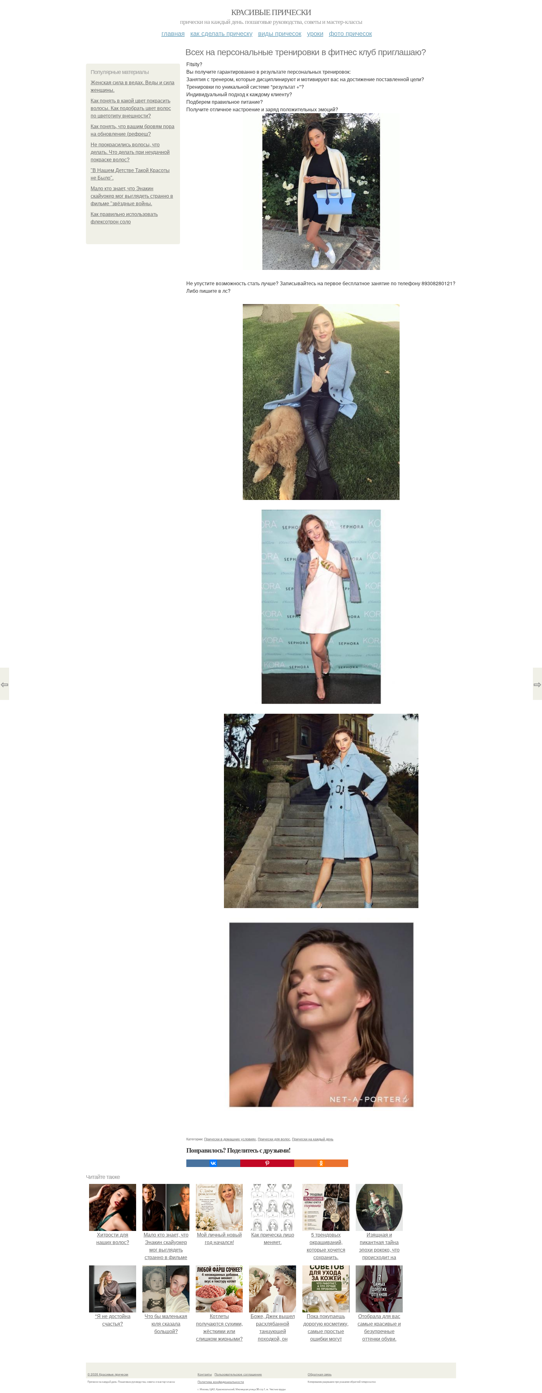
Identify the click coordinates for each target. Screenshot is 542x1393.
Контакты (205, 1374)
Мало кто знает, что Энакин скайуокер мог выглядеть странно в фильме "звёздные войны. (132, 196)
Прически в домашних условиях (230, 1138)
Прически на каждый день (312, 1138)
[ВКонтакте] (213, 1163)
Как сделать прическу (221, 33)
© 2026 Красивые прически (108, 1374)
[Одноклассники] (321, 1163)
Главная (173, 33)
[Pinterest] (267, 1163)
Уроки (315, 33)
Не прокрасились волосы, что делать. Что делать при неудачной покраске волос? (130, 152)
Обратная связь (320, 1374)
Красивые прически (271, 12)
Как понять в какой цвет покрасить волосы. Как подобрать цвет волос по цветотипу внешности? (131, 108)
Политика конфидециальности (221, 1382)
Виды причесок (279, 33)
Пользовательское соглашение (238, 1374)
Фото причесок (350, 33)
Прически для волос (274, 1138)
